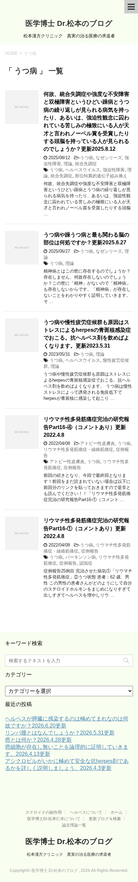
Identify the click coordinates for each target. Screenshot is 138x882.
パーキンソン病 (80, 557)
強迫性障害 (114, 169)
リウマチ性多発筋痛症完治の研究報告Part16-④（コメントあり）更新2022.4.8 (86, 427)
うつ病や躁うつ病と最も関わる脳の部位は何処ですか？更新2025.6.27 (86, 238)
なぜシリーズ (109, 157)
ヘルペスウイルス (82, 169)
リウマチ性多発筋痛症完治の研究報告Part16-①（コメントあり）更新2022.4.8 (86, 528)
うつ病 (86, 157)
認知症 (85, 563)
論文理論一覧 (74, 825)
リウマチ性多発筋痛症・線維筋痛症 (78, 449)
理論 (68, 163)
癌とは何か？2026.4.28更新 (38, 740)
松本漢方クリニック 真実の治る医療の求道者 (69, 854)
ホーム (117, 812)
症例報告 (72, 467)
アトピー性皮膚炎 (97, 443)
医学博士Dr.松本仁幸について (53, 818)
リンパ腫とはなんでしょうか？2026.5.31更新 (60, 733)
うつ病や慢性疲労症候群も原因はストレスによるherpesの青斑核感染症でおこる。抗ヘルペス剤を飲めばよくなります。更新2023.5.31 (87, 334)
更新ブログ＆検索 (105, 818)
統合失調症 (86, 163)
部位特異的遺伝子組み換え (101, 175)
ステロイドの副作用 (43, 812)
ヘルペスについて (86, 812)
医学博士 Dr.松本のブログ (69, 23)
